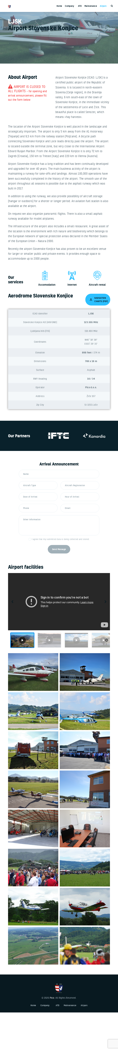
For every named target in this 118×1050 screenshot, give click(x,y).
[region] (59, 611)
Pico (52, 997)
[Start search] (112, 6)
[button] (12, 601)
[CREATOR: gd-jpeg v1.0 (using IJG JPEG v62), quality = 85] (33, 907)
